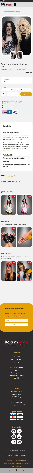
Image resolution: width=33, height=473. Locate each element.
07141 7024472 (18, 402)
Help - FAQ (16, 362)
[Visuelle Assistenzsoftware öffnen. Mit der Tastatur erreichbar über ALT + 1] (14, 4)
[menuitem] (1, 1)
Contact (9, 460)
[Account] (24, 470)
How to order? (16, 356)
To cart (26, 94)
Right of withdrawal (9, 463)
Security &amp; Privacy (16, 367)
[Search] (9, 470)
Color (5, 87)
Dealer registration (16, 373)
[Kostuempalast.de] (6, 4)
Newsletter (16, 365)
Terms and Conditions (20, 460)
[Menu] (3, 470)
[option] (16, 36)
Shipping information (16, 359)
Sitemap (16, 370)
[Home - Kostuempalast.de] (16, 343)
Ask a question (7, 108)
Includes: (6, 79)
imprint (27, 463)
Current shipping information (11, 106)
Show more (6, 150)
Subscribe (16, 325)
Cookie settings (16, 466)
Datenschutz (19, 463)
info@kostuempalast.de (18, 405)
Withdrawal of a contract (16, 375)
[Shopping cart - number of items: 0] (30, 470)
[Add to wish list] (3, 94)
